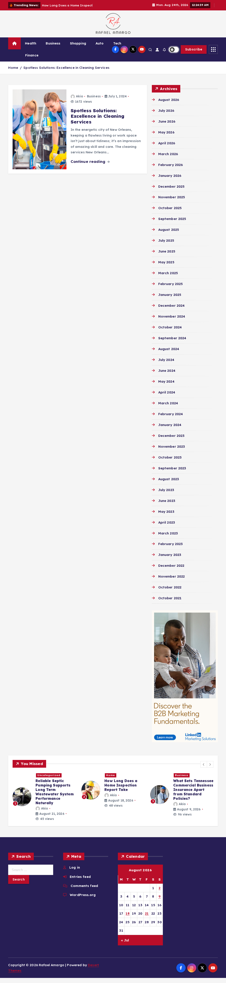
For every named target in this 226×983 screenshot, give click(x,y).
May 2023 (166, 511)
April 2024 (166, 392)
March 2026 (168, 154)
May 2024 (166, 381)
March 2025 (168, 273)
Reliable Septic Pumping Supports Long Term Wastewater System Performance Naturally (55, 792)
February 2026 (170, 165)
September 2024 (172, 338)
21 (147, 913)
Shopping (78, 43)
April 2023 (166, 522)
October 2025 (170, 208)
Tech (117, 43)
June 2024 (166, 370)
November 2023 (171, 446)
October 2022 (169, 587)
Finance (31, 55)
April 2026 (166, 143)
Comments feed (84, 886)
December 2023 (171, 436)
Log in (74, 867)
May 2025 (166, 262)
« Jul (125, 940)
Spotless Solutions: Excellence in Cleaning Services (66, 68)
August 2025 (168, 229)
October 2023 (170, 457)
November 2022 (171, 576)
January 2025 (169, 295)
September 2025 (172, 219)
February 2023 (170, 544)
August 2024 (168, 349)
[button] (203, 764)
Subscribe (193, 49)
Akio (79, 96)
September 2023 (172, 468)
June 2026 (166, 121)
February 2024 (170, 414)
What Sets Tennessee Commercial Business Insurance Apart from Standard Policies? (193, 790)
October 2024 (170, 327)
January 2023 (169, 555)
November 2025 (171, 197)
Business (53, 43)
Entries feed (80, 877)
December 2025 (171, 186)
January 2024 (169, 425)
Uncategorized (48, 775)
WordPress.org (83, 895)
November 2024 (171, 316)
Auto (100, 43)
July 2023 (166, 490)
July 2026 (166, 110)
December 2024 (171, 305)
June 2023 (166, 501)
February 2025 (170, 284)
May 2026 (166, 132)
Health (30, 43)
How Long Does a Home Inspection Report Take (120, 785)
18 (128, 913)
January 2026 (169, 175)
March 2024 (168, 403)
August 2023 (168, 479)
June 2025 (166, 251)
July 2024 (166, 360)
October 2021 (169, 598)
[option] (44, 797)
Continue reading (89, 161)
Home (13, 68)
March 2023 (168, 533)
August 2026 (168, 100)
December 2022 (171, 565)
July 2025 (166, 240)
